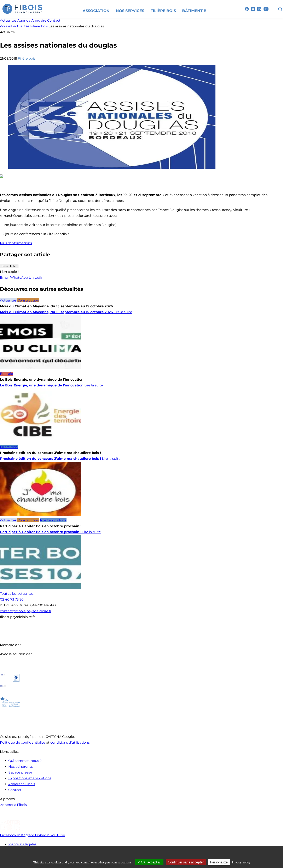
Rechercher (280, 9)
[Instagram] (253, 9)
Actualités (21, 26)
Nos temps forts (53, 520)
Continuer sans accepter (186, 862)
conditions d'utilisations (70, 742)
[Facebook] (247, 9)
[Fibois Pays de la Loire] (22, 9)
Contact (15, 790)
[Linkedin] (259, 9)
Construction (28, 300)
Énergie (6, 374)
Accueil (6, 26)
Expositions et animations (29, 778)
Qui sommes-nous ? (25, 761)
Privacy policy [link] (241, 862)
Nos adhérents (20, 767)
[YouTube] (265, 9)
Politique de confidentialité (22, 742)
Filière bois (39, 26)
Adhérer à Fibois (21, 784)
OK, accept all (150, 862)
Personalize (219, 862)
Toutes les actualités (17, 594)
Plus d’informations (16, 243)
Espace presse (20, 772)
